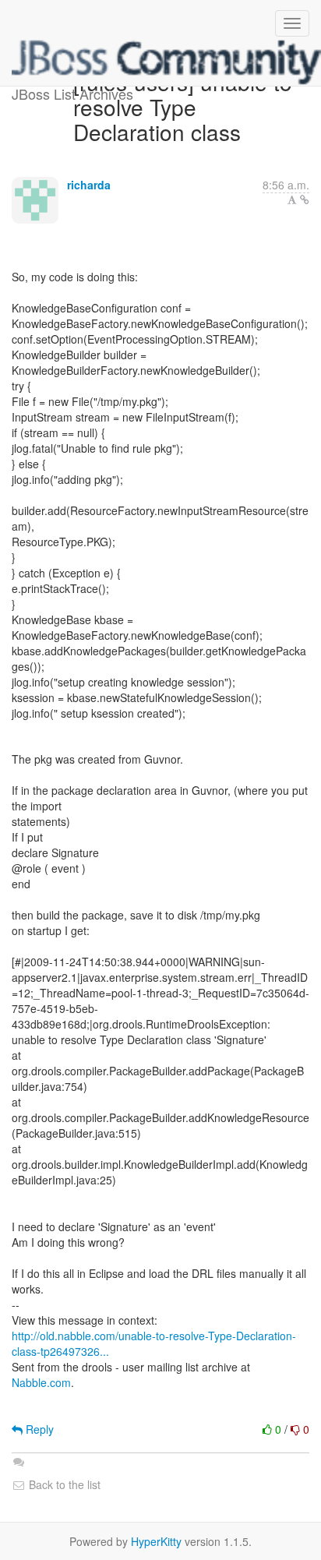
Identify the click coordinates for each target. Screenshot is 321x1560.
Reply (38, 1429)
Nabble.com (41, 1382)
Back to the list (63, 1484)
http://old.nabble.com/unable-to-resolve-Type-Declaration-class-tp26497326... (154, 1343)
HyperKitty (156, 1541)
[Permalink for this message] (304, 199)
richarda (89, 184)
